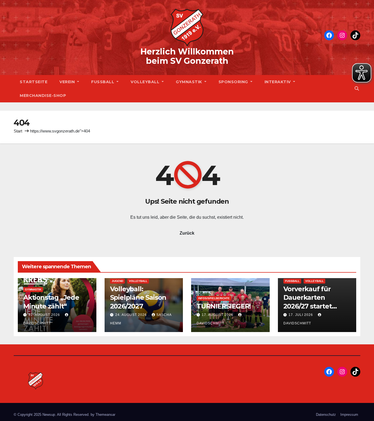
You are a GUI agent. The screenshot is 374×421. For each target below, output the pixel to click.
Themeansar (105, 415)
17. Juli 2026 (301, 315)
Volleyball (146, 81)
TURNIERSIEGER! (224, 306)
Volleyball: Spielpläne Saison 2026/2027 (138, 297)
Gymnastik (189, 81)
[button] (357, 88)
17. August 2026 (218, 315)
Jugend (117, 280)
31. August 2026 (44, 315)
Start (18, 131)
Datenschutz (326, 415)
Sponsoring (233, 81)
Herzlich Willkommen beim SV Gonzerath (187, 56)
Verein (67, 81)
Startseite (33, 81)
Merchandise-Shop (43, 95)
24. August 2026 (131, 315)
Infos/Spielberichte (214, 298)
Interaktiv (278, 81)
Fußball (103, 81)
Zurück (187, 233)
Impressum (349, 415)
